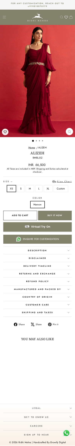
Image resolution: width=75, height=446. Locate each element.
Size (37, 181)
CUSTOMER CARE (37, 304)
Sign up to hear (36, 434)
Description (37, 250)
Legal (36, 408)
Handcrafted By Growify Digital (49, 442)
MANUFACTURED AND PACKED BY (37, 289)
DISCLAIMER (37, 258)
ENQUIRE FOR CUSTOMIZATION (41, 239)
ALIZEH (42, 147)
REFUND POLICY (37, 281)
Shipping (40, 168)
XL (48, 188)
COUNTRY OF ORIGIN (37, 296)
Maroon (37, 204)
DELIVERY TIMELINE (37, 266)
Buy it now (55, 215)
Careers (36, 426)
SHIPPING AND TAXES (37, 312)
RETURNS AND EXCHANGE (37, 273)
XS (11, 188)
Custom (61, 188)
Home (31, 147)
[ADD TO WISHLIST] (5, 132)
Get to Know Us (36, 417)
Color (37, 198)
